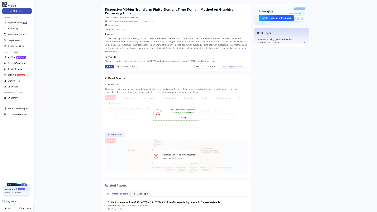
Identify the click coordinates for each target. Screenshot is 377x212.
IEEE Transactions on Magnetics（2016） (128, 21)
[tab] (117, 193)
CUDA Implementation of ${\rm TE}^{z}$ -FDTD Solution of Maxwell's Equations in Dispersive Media (164, 202)
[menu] (17, 54)
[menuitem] (17, 11)
